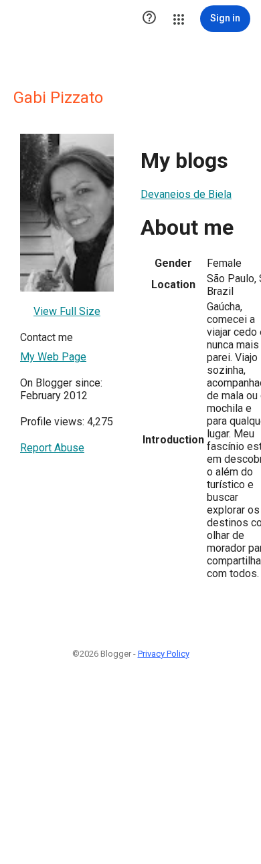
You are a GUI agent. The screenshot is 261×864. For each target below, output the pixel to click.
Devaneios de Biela (186, 194)
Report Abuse (52, 447)
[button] (149, 19)
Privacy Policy (163, 654)
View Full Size (66, 311)
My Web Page (53, 356)
